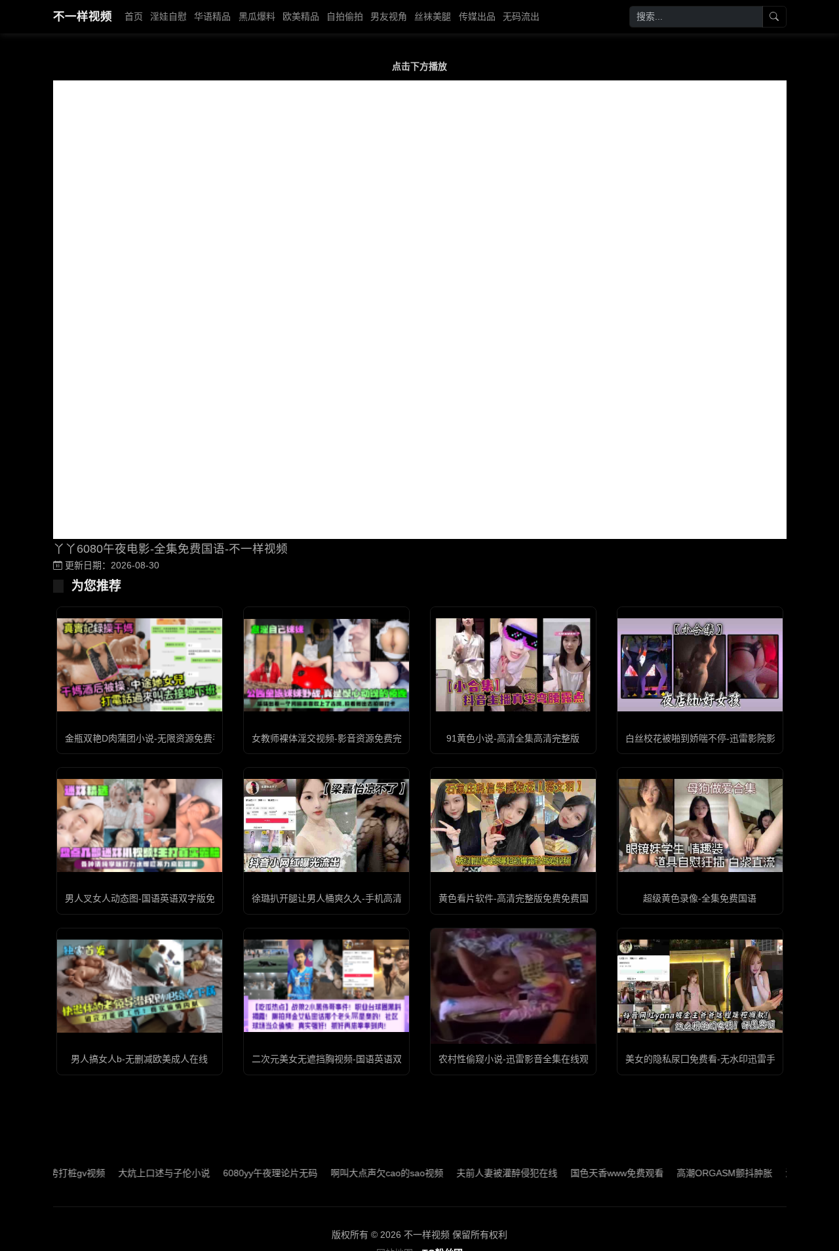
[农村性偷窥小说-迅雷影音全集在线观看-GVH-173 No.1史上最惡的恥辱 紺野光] (513, 986)
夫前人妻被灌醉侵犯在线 (473, 1173)
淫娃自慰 (168, 16)
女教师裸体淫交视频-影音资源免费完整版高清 (345, 738)
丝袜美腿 (432, 16)
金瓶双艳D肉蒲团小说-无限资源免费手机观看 (157, 738)
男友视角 (388, 16)
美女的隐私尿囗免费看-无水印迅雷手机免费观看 (723, 1059)
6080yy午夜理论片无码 (237, 1173)
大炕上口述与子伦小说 (131, 1173)
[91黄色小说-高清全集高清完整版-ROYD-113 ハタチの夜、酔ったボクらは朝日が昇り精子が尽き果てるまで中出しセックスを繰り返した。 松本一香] (513, 664)
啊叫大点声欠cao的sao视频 (354, 1173)
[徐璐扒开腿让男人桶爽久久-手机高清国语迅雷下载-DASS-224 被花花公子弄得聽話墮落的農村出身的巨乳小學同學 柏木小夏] (326, 825)
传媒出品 (477, 16)
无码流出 (521, 16)
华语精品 (212, 16)
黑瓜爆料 (257, 16)
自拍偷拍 (344, 16)
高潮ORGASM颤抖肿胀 (691, 1173)
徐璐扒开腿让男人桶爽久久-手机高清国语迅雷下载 (354, 898)
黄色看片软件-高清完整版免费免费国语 (518, 898)
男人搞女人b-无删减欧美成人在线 (139, 1059)
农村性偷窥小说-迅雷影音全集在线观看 (518, 1059)
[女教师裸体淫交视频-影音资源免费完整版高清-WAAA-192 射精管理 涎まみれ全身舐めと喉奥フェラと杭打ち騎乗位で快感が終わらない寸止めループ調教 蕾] (326, 665)
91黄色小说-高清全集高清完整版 (512, 738)
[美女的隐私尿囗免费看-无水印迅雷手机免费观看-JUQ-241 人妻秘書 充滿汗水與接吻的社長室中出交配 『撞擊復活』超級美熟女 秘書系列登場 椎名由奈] (700, 986)
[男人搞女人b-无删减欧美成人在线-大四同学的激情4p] (139, 986)
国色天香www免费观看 (584, 1173)
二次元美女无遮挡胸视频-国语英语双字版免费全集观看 (363, 1059)
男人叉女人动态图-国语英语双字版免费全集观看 (163, 898)
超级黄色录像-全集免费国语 (699, 898)
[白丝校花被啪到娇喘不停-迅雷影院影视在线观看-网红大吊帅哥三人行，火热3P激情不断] (700, 664)
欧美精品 (301, 16)
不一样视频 (82, 16)
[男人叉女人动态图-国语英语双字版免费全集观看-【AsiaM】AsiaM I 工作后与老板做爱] (139, 825)
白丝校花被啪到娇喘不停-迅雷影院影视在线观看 (723, 738)
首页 (134, 16)
